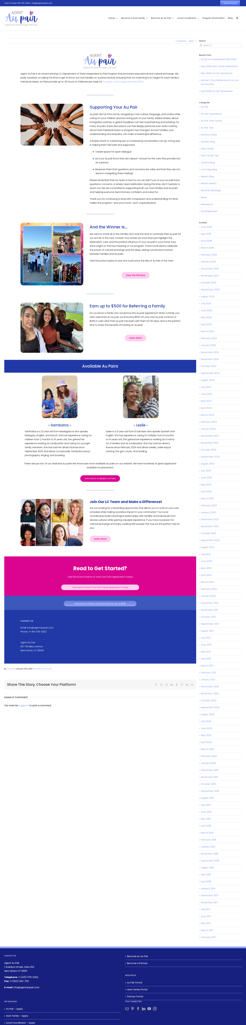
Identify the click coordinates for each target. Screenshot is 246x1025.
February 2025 (209, 338)
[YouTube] (149, 1008)
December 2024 (210, 352)
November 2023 (210, 442)
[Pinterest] (182, 684)
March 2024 (207, 415)
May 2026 (206, 233)
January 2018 (208, 888)
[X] (161, 684)
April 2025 (206, 324)
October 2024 (209, 366)
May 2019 (206, 818)
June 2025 (206, 310)
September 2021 (210, 623)
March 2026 (207, 247)
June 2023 (206, 477)
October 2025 (208, 282)
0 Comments (46, 669)
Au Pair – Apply (14, 1009)
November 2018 (209, 853)
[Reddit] (166, 684)
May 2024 (206, 401)
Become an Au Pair (137, 956)
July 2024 (206, 387)
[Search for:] (220, 45)
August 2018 (207, 867)
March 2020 (207, 749)
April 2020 (206, 742)
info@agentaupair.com (42, 3)
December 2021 (209, 603)
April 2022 (206, 575)
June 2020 (206, 728)
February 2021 (208, 672)
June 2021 (206, 644)
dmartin (10, 669)
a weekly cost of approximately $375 (123, 81)
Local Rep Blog (209, 169)
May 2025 (206, 317)
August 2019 (207, 798)
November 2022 (210, 526)
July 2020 (206, 721)
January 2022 (208, 596)
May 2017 (206, 923)
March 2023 (207, 498)
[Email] (192, 684)
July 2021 (205, 637)
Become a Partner (137, 963)
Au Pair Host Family (211, 120)
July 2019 (205, 805)
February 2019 (208, 839)
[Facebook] (156, 684)
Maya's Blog (207, 176)
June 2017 (206, 916)
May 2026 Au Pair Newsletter (217, 73)
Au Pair (204, 106)
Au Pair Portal (134, 982)
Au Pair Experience (211, 113)
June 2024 (206, 394)
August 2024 (208, 380)
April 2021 (206, 658)
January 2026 (208, 261)
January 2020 (208, 763)
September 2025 (210, 289)
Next (191, 41)
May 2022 (206, 568)
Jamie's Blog (208, 162)
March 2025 (207, 331)
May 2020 (206, 735)
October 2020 (208, 700)
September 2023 (210, 456)
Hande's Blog (208, 141)
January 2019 (208, 846)
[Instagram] (154, 1008)
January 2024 (208, 428)
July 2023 (206, 470)
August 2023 (207, 463)
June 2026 (206, 227)
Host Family (207, 148)
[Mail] (127, 1008)
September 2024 (210, 373)
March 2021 (207, 665)
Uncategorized (209, 211)
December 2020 (210, 686)
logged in (24, 705)
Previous (181, 41)
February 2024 (209, 422)
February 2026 (209, 254)
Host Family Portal (137, 989)
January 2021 (208, 679)
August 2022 (207, 547)
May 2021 (206, 651)
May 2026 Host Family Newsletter (219, 66)
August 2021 (207, 630)
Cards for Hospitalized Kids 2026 (218, 59)
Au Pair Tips (207, 127)
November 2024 (210, 359)
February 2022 (209, 589)
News (36, 669)
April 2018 (206, 881)
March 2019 (207, 832)
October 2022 (208, 533)
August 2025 (207, 296)
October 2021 (208, 617)
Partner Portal (135, 996)
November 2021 (209, 610)
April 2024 (206, 408)
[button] (237, 18)
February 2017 (208, 937)
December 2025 (210, 268)
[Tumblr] (177, 684)
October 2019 (208, 784)
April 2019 (206, 825)
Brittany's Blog (209, 134)
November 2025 (210, 275)
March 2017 (207, 930)
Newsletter (207, 204)
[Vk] (187, 684)
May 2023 (206, 484)
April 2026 (206, 240)
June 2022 (206, 561)
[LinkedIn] (171, 684)
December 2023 (210, 435)
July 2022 (206, 554)
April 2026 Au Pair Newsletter (217, 91)
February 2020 (209, 756)
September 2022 (210, 540)
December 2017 (209, 895)
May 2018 (206, 874)
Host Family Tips (210, 155)
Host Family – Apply (17, 1015)
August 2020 (207, 714)
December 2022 (210, 519)
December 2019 (209, 770)
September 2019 (210, 791)
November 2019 (209, 777)
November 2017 (209, 902)
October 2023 (208, 449)
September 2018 (210, 860)
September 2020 (210, 707)
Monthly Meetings (211, 190)
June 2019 (206, 812)
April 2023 (206, 491)
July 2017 (206, 909)
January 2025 (208, 345)
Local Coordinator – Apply (20, 1022)
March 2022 (207, 582)
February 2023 (209, 505)
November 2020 (210, 693)
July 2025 (206, 303)
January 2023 (208, 512)
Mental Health (209, 183)
